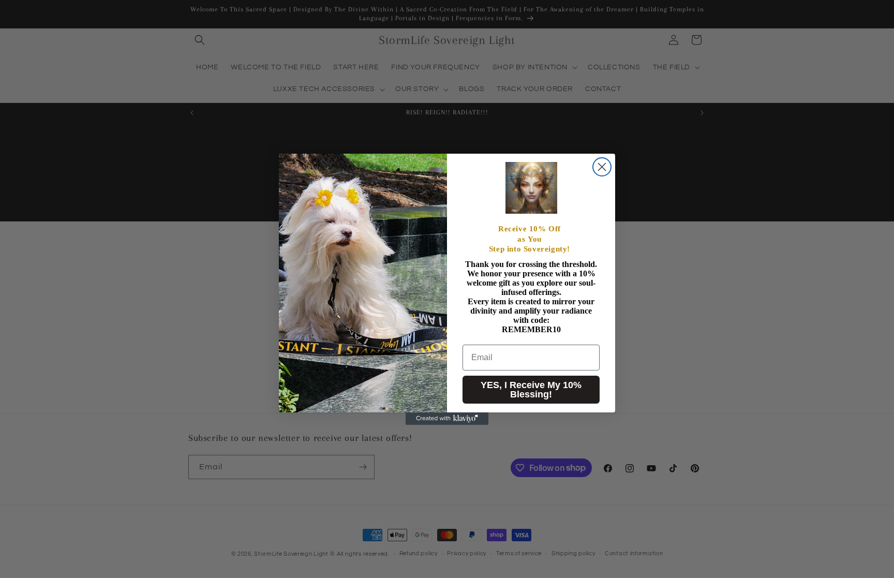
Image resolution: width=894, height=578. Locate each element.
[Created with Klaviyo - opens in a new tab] (447, 418)
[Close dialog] (602, 167)
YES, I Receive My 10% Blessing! (531, 389)
